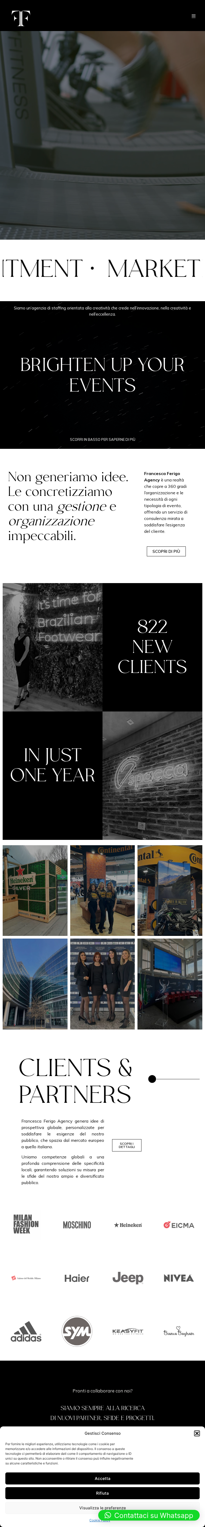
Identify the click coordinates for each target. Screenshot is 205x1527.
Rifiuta (102, 1493)
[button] (197, 1433)
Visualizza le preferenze (102, 1507)
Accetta (103, 1478)
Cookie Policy (99, 1520)
